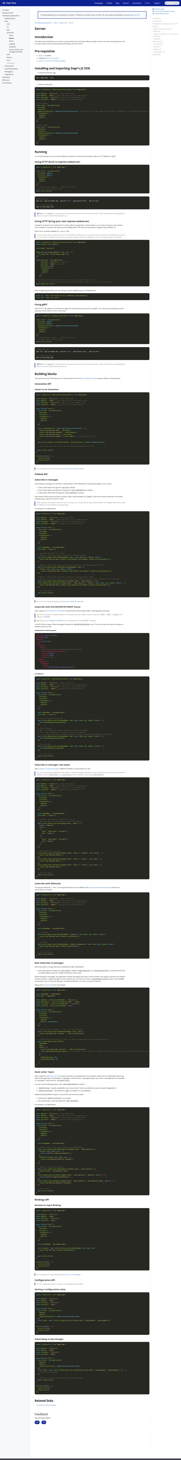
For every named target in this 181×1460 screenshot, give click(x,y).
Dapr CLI (41, 56)
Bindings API (157, 49)
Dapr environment (52, 58)
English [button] (157, 3)
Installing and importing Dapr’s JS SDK (164, 24)
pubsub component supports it (100, 887)
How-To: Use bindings (73, 1275)
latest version (134, 15)
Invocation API (158, 44)
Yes (37, 1422)
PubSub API (157, 47)
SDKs (56, 23)
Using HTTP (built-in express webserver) (162, 30)
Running (155, 26)
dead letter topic (51, 1076)
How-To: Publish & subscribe (73, 601)
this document (49, 985)
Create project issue (161, 14)
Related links (156, 55)
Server (71, 23)
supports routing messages (48, 769)
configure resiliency (56, 621)
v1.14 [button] (147, 3)
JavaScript (63, 23)
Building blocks (157, 41)
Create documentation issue (164, 11)
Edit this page (159, 9)
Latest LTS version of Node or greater (52, 61)
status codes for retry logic (55, 611)
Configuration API (159, 52)
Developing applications (43, 23)
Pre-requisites (157, 21)
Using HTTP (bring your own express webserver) (165, 35)
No (44, 1422)
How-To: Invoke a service (75, 469)
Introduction (156, 18)
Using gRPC (157, 39)
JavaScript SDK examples (47, 1405)
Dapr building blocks (87, 378)
